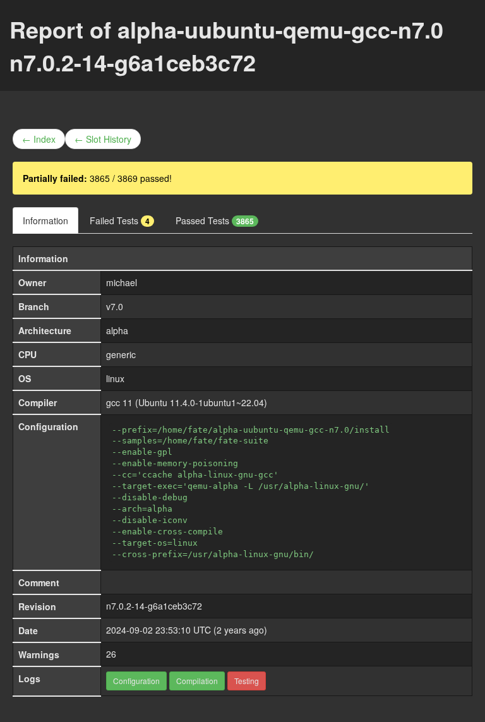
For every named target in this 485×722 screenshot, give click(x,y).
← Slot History (103, 139)
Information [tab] (45, 220)
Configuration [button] (136, 680)
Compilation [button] (197, 680)
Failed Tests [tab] (120, 220)
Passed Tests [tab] (215, 220)
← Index (39, 139)
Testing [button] (246, 680)
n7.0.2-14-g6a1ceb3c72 (154, 605)
